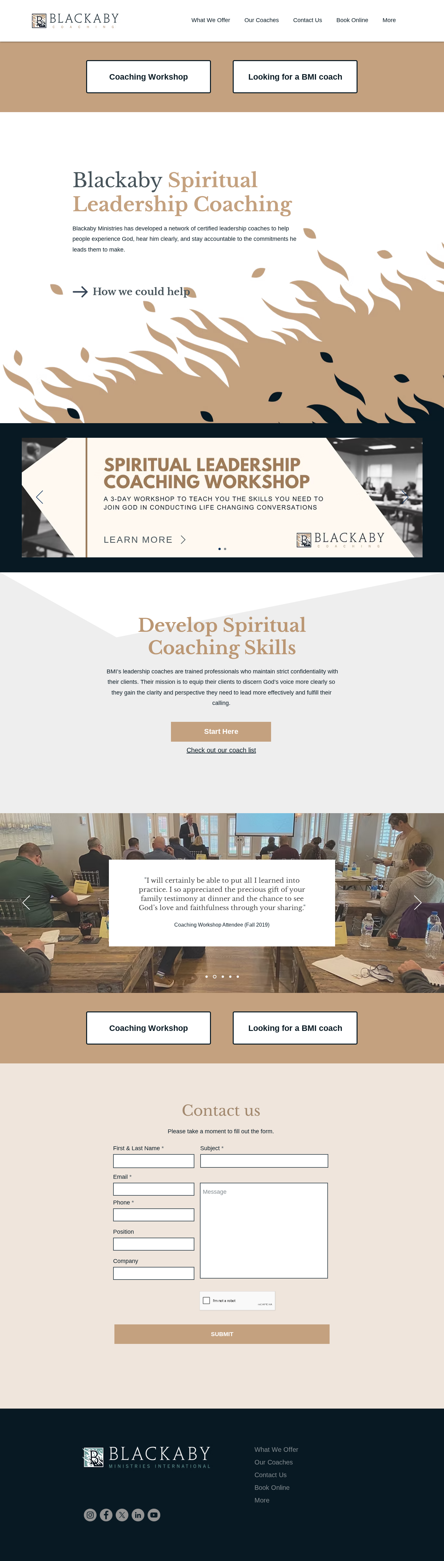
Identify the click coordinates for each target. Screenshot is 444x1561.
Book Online (272, 1487)
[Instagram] (90, 1515)
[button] (389, 20)
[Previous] (39, 497)
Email (120, 1177)
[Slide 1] (219, 549)
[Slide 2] (225, 549)
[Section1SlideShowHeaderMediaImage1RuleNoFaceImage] (206, 977)
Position (123, 1232)
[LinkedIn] (138, 1515)
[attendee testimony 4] (230, 977)
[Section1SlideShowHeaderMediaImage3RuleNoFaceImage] (223, 977)
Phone (122, 1202)
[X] (122, 1515)
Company (125, 1261)
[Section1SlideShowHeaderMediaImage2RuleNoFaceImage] (214, 977)
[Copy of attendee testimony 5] (238, 977)
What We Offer (276, 1449)
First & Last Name (136, 1148)
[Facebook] (106, 1515)
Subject (210, 1148)
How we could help (141, 292)
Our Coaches (274, 1462)
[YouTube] (154, 1515)
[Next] (405, 497)
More (262, 1500)
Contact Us (271, 1474)
